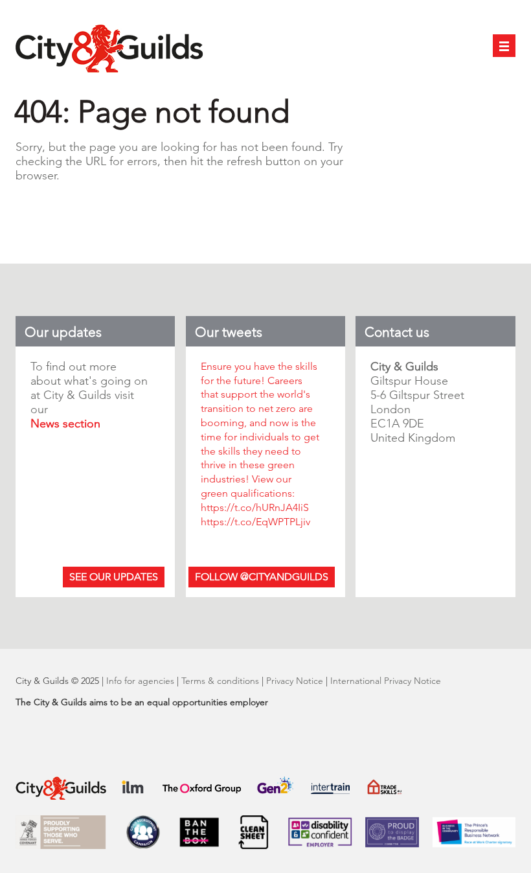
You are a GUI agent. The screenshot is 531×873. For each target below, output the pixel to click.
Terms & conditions (220, 680)
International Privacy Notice (385, 680)
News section (65, 423)
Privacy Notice (294, 680)
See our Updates (113, 577)
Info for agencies (141, 680)
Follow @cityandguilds (261, 577)
